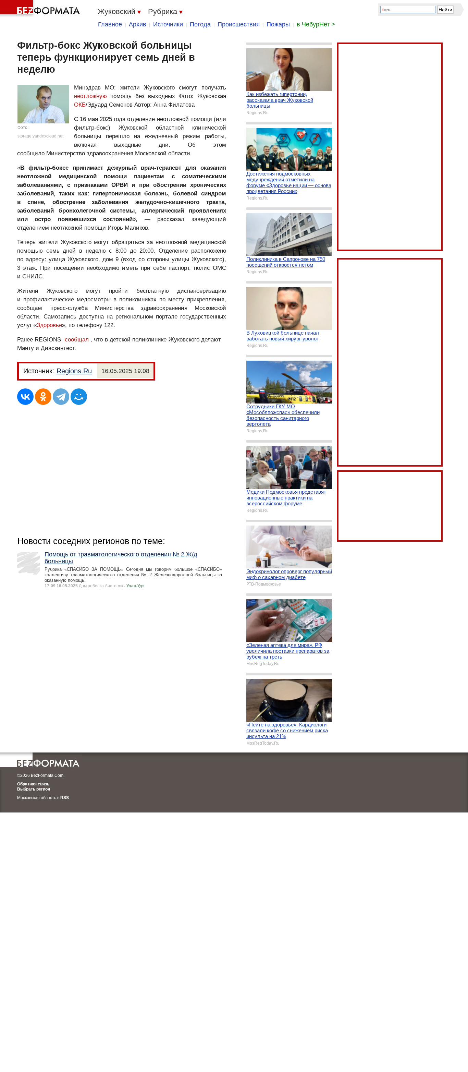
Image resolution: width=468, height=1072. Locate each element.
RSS (64, 797)
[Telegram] (61, 396)
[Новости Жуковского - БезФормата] (41, 8)
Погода (200, 24)
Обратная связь (33, 784)
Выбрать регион (33, 789)
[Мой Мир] (79, 396)
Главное (110, 24)
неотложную (90, 96)
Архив (137, 24)
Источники (168, 24)
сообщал (77, 339)
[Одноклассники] (43, 396)
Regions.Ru (74, 371)
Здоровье (49, 325)
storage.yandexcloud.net (40, 136)
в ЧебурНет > (316, 24)
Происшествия (239, 24)
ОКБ (80, 104)
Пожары (278, 24)
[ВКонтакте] (25, 396)
